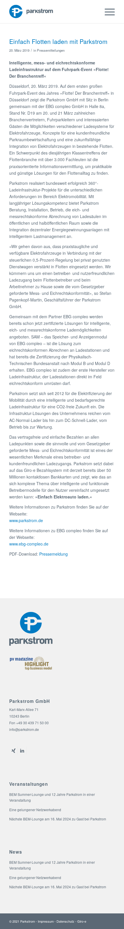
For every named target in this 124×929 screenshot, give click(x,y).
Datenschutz (65, 921)
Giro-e (81, 921)
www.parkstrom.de (26, 520)
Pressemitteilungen (51, 50)
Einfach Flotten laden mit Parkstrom (58, 41)
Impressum (46, 921)
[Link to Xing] (13, 750)
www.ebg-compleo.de (28, 544)
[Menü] (107, 11)
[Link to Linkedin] (22, 750)
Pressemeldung (53, 554)
